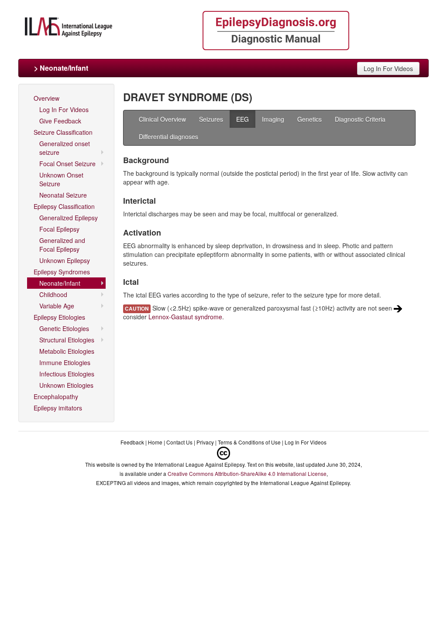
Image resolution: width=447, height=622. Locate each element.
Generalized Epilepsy (68, 217)
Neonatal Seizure (63, 195)
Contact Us (179, 442)
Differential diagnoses (168, 136)
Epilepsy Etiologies (59, 317)
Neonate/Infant (59, 283)
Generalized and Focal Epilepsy (62, 244)
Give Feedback (60, 120)
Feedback (132, 442)
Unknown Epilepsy (64, 260)
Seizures (211, 119)
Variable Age (56, 305)
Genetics (309, 119)
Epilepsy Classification (64, 206)
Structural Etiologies (66, 339)
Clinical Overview (162, 119)
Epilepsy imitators (58, 407)
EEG (242, 119)
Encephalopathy (56, 396)
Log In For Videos (388, 68)
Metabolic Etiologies (66, 351)
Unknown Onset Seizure (61, 179)
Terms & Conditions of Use (249, 442)
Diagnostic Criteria (360, 119)
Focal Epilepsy (59, 229)
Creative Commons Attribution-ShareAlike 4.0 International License (247, 473)
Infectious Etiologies (66, 373)
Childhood (53, 294)
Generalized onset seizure (64, 148)
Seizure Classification (63, 132)
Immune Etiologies (64, 362)
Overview (46, 98)
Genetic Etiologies (64, 328)
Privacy (205, 442)
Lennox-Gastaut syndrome (185, 316)
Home (155, 442)
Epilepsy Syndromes (62, 271)
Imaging (273, 119)
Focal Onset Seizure (67, 163)
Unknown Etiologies (66, 385)
